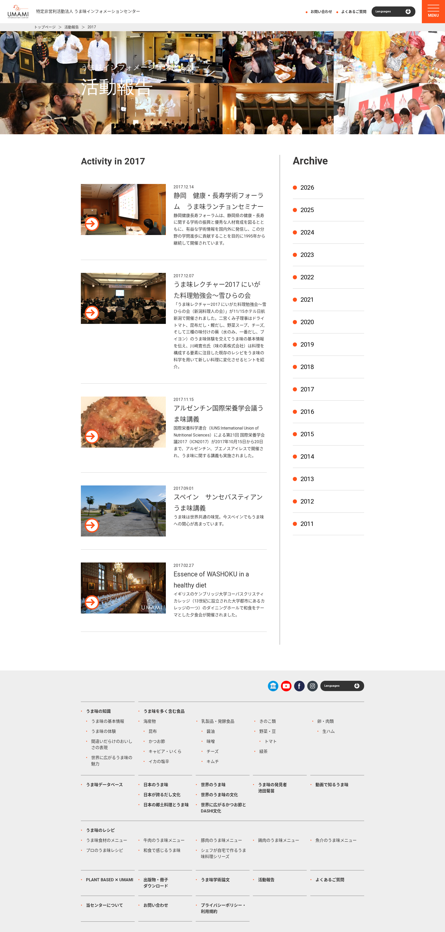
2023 (307, 254)
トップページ (45, 27)
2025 (307, 210)
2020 (307, 322)
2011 (307, 523)
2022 (307, 277)
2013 (307, 479)
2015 (307, 434)
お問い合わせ (321, 12)
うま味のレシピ (100, 830)
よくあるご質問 (353, 12)
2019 (307, 344)
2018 (307, 367)
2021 (307, 299)
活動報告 (71, 27)
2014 (307, 456)
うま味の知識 (98, 711)
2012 (307, 501)
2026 (307, 187)
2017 (307, 389)
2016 (307, 411)
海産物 (149, 721)
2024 (307, 232)
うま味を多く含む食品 (164, 711)
